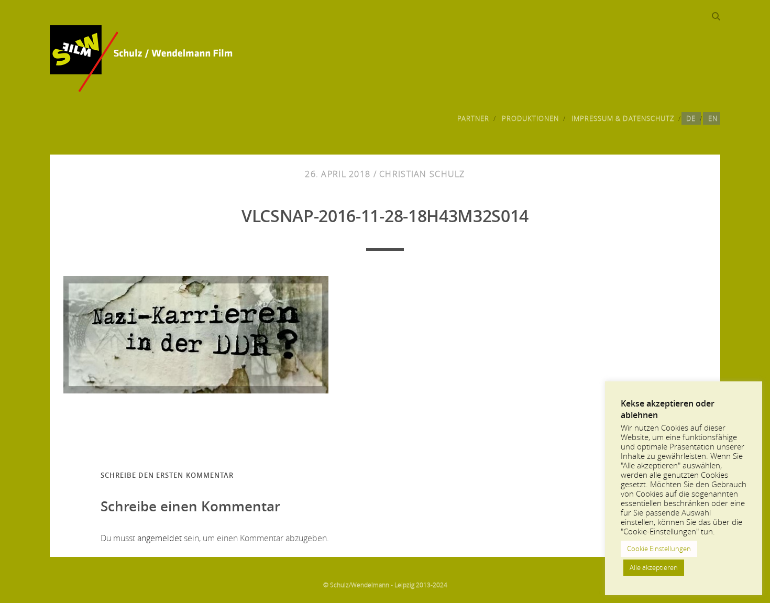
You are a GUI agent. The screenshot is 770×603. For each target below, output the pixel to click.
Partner (473, 118)
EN (713, 118)
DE (691, 118)
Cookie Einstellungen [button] (659, 548)
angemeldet (159, 538)
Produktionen (530, 118)
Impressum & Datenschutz (622, 118)
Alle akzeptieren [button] (654, 567)
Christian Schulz (422, 174)
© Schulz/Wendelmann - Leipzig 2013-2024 (385, 584)
